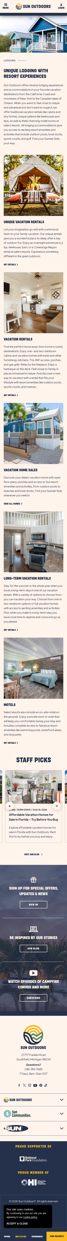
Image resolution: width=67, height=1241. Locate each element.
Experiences (37, 1237)
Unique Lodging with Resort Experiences (26, 74)
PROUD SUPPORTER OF (33, 1146)
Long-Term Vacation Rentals (27, 578)
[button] (33, 904)
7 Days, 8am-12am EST (34, 1074)
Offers (7, 1237)
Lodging (10, 60)
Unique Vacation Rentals (24, 222)
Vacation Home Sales (20, 470)
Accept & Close (17, 1223)
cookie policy (30, 1217)
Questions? (33, 1065)
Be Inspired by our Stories (33, 938)
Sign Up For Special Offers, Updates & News (33, 891)
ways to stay (20, 1237)
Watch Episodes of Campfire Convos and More (33, 984)
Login (61, 8)
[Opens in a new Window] (33, 1159)
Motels (9, 705)
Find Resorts (57, 1236)
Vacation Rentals (18, 339)
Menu (6, 8)
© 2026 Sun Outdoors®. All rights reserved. (33, 1201)
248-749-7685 (34, 1069)
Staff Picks (33, 760)
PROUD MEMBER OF (33, 1172)
